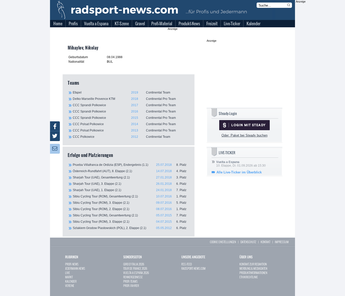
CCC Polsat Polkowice (124, 124)
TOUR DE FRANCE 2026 (135, 268)
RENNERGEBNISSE (133, 277)
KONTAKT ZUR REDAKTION (253, 264)
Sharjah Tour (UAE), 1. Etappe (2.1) (129, 190)
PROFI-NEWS (72, 264)
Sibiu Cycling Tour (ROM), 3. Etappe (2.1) (129, 202)
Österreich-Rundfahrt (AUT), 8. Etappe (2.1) (129, 171)
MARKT (69, 277)
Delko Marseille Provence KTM (124, 99)
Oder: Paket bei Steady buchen (244, 135)
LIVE (67, 272)
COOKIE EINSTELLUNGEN (223, 242)
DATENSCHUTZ (248, 242)
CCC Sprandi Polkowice (124, 105)
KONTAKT (265, 242)
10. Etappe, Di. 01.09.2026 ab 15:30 (241, 163)
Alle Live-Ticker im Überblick (239, 172)
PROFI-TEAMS (130, 281)
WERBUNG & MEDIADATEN (253, 268)
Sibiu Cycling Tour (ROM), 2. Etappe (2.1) (129, 209)
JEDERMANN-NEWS (75, 268)
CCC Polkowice (121, 137)
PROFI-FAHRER (131, 285)
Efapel (121, 92)
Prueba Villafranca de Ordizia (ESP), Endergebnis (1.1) (129, 165)
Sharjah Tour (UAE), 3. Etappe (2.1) (129, 184)
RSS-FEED (186, 264)
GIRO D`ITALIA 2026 (133, 264)
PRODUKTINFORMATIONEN (253, 272)
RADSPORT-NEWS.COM (193, 268)
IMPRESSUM (282, 242)
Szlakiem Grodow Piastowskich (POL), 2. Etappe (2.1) (129, 228)
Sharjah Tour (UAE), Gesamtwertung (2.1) (129, 177)
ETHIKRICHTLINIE (248, 277)
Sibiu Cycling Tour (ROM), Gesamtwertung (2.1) (129, 196)
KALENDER (71, 281)
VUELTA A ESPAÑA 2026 (136, 272)
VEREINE (69, 285)
